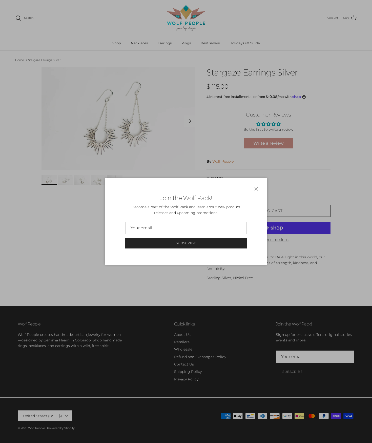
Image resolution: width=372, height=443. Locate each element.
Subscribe (186, 243)
